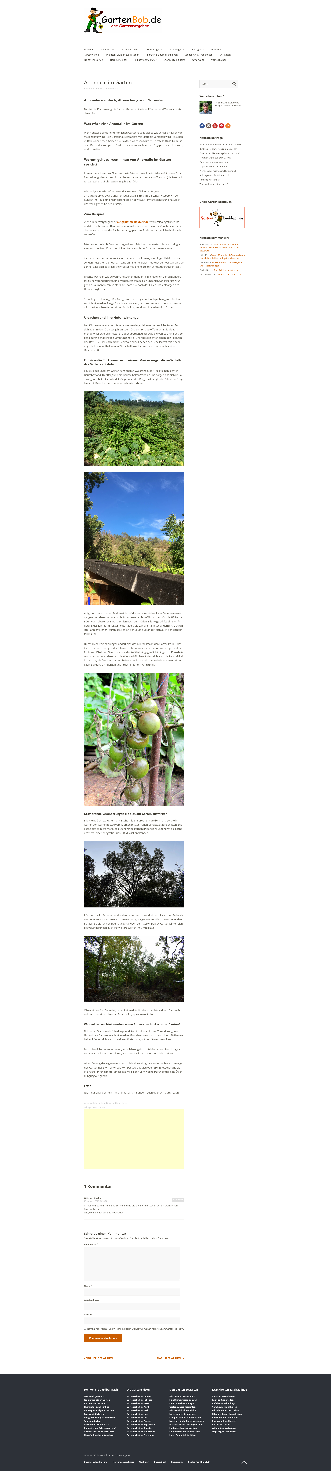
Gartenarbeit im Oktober (139, 1428)
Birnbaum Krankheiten (224, 1421)
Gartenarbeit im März (138, 1403)
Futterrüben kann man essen (214, 162)
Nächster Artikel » (170, 1358)
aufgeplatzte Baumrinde (133, 222)
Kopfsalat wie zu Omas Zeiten (214, 166)
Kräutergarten (177, 49)
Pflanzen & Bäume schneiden (162, 54)
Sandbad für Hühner (210, 179)
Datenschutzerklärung (95, 1462)
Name (88, 1286)
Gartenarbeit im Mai (137, 1410)
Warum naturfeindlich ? (96, 1424)
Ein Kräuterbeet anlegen (181, 1403)
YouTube (215, 125)
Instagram (208, 125)
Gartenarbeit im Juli (137, 1417)
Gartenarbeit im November (141, 1431)
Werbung (144, 1462)
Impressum (177, 1462)
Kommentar (91, 1244)
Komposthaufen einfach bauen (185, 1417)
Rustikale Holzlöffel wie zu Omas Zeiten (218, 148)
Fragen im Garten (93, 60)
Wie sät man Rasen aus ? (182, 1396)
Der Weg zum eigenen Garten (99, 1410)
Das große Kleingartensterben (99, 1417)
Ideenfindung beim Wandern (99, 1435)
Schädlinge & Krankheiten (199, 54)
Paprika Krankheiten (223, 1399)
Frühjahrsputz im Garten (97, 1399)
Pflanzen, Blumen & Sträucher (122, 54)
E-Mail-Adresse (92, 1300)
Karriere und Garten (94, 1403)
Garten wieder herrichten (182, 1406)
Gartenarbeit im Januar (139, 1396)
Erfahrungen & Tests (174, 60)
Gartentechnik (91, 54)
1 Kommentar (111, 88)
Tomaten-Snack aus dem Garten (215, 157)
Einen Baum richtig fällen (182, 1435)
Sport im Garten (92, 1421)
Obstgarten (198, 49)
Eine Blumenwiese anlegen (183, 1399)
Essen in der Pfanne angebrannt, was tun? (220, 153)
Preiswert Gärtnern (94, 1414)
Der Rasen (225, 54)
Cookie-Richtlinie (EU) (199, 1462)
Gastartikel (160, 1462)
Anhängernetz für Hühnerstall (214, 175)
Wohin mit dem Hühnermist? (214, 184)
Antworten (178, 1199)
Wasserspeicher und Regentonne (186, 1424)
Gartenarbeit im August (139, 1421)
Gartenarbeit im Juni (137, 1414)
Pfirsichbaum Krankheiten (225, 1410)
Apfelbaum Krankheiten (224, 1406)
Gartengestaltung (131, 49)
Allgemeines (108, 49)
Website (88, 1314)
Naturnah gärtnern (94, 1396)
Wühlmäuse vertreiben (224, 1428)
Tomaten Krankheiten (223, 1396)
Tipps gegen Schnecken (224, 1431)
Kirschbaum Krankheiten (225, 1417)
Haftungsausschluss (123, 1462)
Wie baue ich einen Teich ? (182, 1410)
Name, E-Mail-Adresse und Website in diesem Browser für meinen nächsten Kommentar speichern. (135, 1328)
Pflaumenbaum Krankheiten (227, 1414)
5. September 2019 (93, 88)
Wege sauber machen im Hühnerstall (218, 171)
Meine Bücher (218, 60)
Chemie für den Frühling (96, 1406)
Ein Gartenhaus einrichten (183, 1428)
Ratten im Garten (221, 1424)
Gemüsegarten (155, 49)
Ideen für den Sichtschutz (182, 1414)
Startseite (89, 49)
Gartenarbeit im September (141, 1424)
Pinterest (221, 125)
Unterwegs (198, 60)
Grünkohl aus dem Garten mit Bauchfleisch (221, 144)
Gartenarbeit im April (138, 1406)
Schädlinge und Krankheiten (114, 1103)
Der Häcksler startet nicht (226, 270)
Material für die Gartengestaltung (186, 1421)
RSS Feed (228, 125)
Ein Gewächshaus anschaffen (184, 1431)
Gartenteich (217, 49)
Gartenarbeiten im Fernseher (99, 1431)
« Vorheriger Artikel (99, 1358)
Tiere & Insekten (118, 60)
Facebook (202, 125)
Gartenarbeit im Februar (139, 1399)
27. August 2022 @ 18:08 (95, 1201)
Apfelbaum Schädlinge (223, 1403)
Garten (101, 1107)
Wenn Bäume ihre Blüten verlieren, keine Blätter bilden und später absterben (219, 247)
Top (244, 1462)
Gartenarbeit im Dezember (140, 1435)
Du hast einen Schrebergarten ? (100, 1428)
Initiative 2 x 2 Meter (145, 60)
